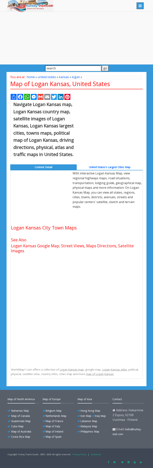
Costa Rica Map (20, 436)
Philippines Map (89, 431)
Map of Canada (20, 416)
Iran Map (85, 416)
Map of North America (21, 399)
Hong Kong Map (90, 410)
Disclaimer (96, 454)
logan (76, 77)
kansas (64, 77)
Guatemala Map (21, 421)
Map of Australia (21, 431)
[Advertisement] (76, 38)
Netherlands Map (56, 416)
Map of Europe (52, 399)
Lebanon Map (88, 421)
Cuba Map (17, 426)
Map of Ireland (54, 431)
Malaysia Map (88, 426)
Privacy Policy (79, 454)
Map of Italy (53, 426)
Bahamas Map (20, 410)
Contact (117, 399)
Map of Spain (54, 436)
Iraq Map (100, 416)
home (31, 77)
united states (47, 77)
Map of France (54, 421)
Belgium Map (54, 410)
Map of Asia (84, 399)
